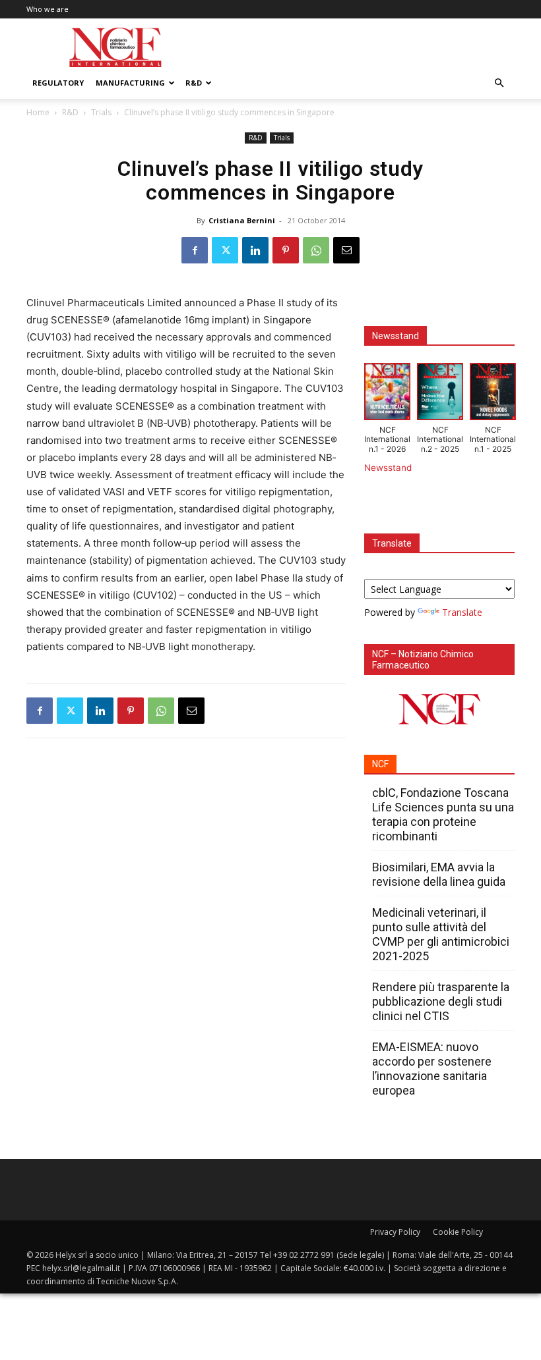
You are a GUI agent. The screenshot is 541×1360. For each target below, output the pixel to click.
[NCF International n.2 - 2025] (440, 394)
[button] (499, 83)
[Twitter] (225, 250)
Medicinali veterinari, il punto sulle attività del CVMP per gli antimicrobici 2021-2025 (440, 934)
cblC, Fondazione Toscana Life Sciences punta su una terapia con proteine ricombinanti (443, 814)
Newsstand (388, 467)
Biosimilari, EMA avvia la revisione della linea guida (438, 874)
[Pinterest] (285, 250)
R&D (193, 83)
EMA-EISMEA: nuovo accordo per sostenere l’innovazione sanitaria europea (432, 1068)
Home (37, 112)
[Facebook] (194, 250)
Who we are (47, 9)
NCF (380, 764)
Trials (101, 112)
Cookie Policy (458, 1232)
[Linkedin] (255, 250)
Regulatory (58, 83)
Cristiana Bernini (241, 220)
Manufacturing (130, 83)
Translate (462, 612)
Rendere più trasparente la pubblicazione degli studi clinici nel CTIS (440, 1001)
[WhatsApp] (316, 250)
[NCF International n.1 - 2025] (493, 394)
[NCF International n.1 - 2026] (387, 394)
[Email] (346, 250)
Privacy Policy (395, 1232)
